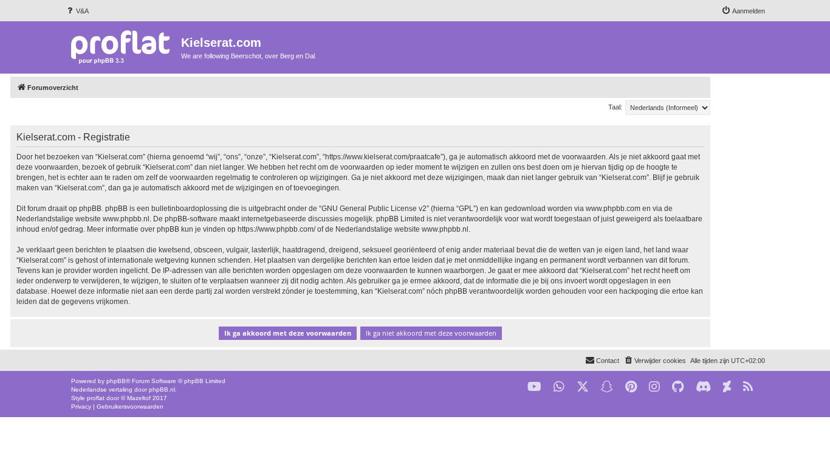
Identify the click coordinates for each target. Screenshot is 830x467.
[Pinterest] (631, 387)
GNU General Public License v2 (374, 208)
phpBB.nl (162, 389)
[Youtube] (534, 387)
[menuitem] (77, 11)
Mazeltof (139, 398)
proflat (96, 398)
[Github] (678, 387)
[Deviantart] (727, 387)
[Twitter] (583, 387)
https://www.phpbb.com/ (276, 229)
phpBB (116, 381)
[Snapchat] (607, 387)
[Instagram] (654, 387)
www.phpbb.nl (126, 219)
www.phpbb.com (613, 208)
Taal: (615, 107)
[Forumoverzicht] (123, 46)
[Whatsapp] (559, 387)
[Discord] (703, 387)
